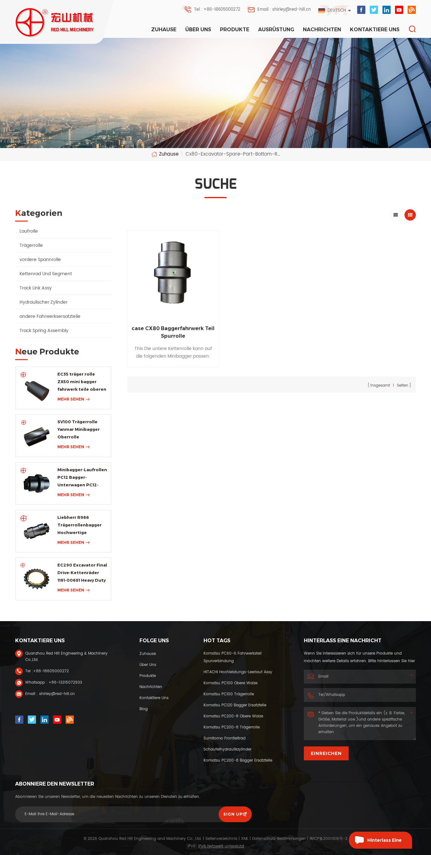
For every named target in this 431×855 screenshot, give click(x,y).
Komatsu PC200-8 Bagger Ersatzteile (238, 760)
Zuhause (163, 30)
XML (244, 839)
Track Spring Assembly (44, 330)
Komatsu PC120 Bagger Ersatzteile (235, 705)
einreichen (326, 753)
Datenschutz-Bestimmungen (279, 839)
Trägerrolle (31, 245)
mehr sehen (70, 399)
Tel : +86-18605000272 (217, 9)
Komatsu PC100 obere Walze (230, 683)
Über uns (198, 30)
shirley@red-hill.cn (57, 694)
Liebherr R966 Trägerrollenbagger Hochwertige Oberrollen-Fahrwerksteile (79, 525)
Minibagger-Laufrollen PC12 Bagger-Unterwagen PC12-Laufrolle (82, 478)
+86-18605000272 (51, 671)
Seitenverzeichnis (221, 839)
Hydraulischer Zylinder (44, 302)
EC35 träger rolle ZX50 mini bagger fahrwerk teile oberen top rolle (81, 382)
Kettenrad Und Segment (46, 273)
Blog (143, 709)
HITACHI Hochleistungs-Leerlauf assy (238, 672)
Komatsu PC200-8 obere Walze (233, 716)
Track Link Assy (36, 288)
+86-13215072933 (65, 683)
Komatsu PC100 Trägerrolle (229, 694)
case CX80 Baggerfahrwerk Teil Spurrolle (173, 332)
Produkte (234, 30)
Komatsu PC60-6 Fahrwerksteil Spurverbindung (233, 657)
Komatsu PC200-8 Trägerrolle (232, 727)
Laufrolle (29, 231)
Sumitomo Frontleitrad (224, 738)
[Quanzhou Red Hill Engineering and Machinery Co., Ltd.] (55, 22)
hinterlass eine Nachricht (384, 843)
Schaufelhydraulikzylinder (227, 749)
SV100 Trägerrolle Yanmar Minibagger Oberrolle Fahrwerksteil (78, 430)
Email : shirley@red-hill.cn (284, 9)
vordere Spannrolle (40, 259)
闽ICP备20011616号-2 (328, 839)
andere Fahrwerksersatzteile (50, 316)
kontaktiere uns (374, 30)
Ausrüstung (276, 30)
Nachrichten (322, 30)
